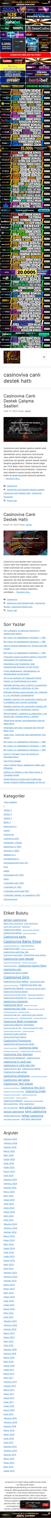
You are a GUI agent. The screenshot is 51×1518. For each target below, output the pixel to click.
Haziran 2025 (10, 1188)
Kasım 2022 (9, 1309)
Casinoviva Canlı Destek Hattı (19, 517)
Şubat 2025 (9, 1200)
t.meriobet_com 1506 (14, 883)
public (6, 871)
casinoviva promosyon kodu (19, 1044)
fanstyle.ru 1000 (11, 851)
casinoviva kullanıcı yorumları (36, 1009)
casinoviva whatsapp (17, 1075)
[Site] (25, 92)
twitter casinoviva (32, 1115)
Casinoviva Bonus (27, 946)
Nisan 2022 (9, 1337)
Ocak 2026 (9, 1163)
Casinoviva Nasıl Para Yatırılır (12, 1031)
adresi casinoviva (15, 920)
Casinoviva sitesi (28, 1047)
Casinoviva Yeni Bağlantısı (11, 1088)
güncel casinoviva (14, 1111)
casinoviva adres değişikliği (30, 930)
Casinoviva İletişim (21, 1098)
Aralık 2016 (9, 1406)
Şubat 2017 (9, 1398)
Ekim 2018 (8, 1341)
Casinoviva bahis (15, 936)
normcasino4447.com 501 (16, 863)
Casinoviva (12, 486)
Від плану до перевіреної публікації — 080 (25, 637)
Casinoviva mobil (26, 1018)
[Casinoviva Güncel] (12, 357)
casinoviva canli (11, 948)
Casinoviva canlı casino (35, 955)
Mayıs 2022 (9, 1333)
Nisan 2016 (9, 1434)
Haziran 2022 (10, 1329)
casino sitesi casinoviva (12, 927)
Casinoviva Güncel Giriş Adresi (15, 995)
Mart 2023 (9, 1293)
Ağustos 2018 (10, 1349)
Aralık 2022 (9, 1305)
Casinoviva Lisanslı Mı (10, 1012)
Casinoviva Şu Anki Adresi (33, 1101)
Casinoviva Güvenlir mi (15, 997)
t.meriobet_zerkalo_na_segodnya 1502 (22, 895)
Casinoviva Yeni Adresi (18, 1083)
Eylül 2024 (9, 1220)
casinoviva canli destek (28, 949)
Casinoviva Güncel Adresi (16, 991)
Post (6, 867)
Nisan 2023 (9, 1289)
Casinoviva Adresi (13, 933)
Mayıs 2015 (9, 1459)
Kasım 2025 (9, 1171)
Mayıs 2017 (9, 1390)
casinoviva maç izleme (32, 1015)
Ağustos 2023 (10, 1272)
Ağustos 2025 (10, 1179)
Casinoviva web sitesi (15, 1072)
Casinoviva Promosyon (17, 1040)
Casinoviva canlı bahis (13, 955)
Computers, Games (13, 842)
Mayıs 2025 (9, 1192)
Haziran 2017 (10, 1386)
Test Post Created (12, 761)
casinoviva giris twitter (16, 972)
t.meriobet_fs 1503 (12, 887)
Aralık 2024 (9, 1208)
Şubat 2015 (9, 1471)
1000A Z (8, 810)
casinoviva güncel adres (35, 988)
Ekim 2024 (9, 1216)
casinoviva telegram (14, 1057)
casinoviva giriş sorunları (11, 985)
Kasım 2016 (9, 1410)
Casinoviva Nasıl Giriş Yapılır (33, 1028)
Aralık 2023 (9, 1256)
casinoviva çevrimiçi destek (12, 1095)
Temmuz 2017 (10, 1382)
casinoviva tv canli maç (17, 1061)
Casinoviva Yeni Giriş (33, 1087)
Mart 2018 (8, 1361)
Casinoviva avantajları (29, 933)
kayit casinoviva (35, 1111)
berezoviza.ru (10, 826)
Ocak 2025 (9, 1204)
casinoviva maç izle (12, 1015)
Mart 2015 (8, 1467)
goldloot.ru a (10, 855)
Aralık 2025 (9, 1167)
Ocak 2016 (9, 1438)
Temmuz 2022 (10, 1325)
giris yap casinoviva (11, 1108)
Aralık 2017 (9, 1370)
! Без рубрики (10, 802)
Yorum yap (12, 500)
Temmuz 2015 (10, 1450)
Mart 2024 (9, 1244)
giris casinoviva (11, 1104)
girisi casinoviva (26, 1104)
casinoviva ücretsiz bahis (29, 1095)
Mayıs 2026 (9, 1151)
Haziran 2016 (10, 1426)
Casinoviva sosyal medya (11, 1051)
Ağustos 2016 (10, 1418)
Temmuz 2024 (10, 1228)
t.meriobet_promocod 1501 (16, 891)
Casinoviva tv (33, 1058)
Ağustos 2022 (10, 1321)
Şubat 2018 (9, 1366)
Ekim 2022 (9, 1313)
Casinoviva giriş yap (31, 985)
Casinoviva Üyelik (35, 1091)
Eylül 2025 (8, 1175)
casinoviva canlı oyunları (29, 962)
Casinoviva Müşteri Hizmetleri (19, 1025)
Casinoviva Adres (12, 929)
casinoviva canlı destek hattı (17, 493)
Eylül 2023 (9, 1268)
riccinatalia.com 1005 (14, 875)
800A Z (7, 822)
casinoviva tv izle (12, 1068)
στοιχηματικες (11, 899)
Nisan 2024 (9, 1240)
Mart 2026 (9, 1155)
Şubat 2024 (9, 1248)
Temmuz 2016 (10, 1422)
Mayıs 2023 (9, 1285)
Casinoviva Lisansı (23, 1012)
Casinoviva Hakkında (35, 998)
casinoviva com (12, 969)
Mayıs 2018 (9, 1357)
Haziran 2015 (10, 1455)
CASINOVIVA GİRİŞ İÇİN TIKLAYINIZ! (25, 55)
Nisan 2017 (9, 1394)
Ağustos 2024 (10, 1224)
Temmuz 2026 (10, 1143)
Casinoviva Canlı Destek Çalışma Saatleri (19, 400)
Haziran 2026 (10, 1147)
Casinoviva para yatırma (15, 1034)
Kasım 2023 (9, 1260)
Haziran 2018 (10, 1353)
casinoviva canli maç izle (16, 952)
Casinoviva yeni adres (17, 1079)
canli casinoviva (31, 923)
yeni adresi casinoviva (12, 1119)
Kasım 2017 (9, 1374)
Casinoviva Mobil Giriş (21, 607)
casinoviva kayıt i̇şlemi (30, 1005)
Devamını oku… (13, 478)
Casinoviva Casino (10, 966)
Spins (6, 879)
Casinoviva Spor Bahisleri (18, 1054)
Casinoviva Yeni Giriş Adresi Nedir (14, 1091)
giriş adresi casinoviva (32, 1107)
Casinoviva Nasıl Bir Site (12, 1028)
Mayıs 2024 (9, 1236)
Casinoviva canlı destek (19, 958)
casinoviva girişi (37, 981)
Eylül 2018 (8, 1345)
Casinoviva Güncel (14, 988)
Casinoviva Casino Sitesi (32, 965)
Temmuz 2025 (10, 1183)
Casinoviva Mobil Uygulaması (20, 1021)
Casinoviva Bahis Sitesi (22, 941)
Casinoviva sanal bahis (10, 1048)
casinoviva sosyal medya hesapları (30, 1051)
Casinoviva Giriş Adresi (16, 981)
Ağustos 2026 (10, 1139)
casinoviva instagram (16, 1001)
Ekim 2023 (9, 1264)
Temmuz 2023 (10, 1277)
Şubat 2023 (9, 1297)
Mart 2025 (9, 1196)
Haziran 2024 (10, 1232)
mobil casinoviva (12, 1115)
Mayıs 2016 (9, 1430)
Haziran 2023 (10, 1281)
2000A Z (8, 814)
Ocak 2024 (9, 1252)
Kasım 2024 (9, 1212)
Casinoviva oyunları (28, 1031)
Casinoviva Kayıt (13, 1004)
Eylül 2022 (8, 1317)
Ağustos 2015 (10, 1446)
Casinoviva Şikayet (13, 1100)
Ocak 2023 (9, 1301)
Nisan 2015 (9, 1463)
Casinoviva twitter (31, 1068)
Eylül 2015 (8, 1442)
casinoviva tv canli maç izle (19, 1065)
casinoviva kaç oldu (15, 1008)
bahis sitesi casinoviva (13, 923)
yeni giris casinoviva (31, 1119)
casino (7, 830)
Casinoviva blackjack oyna (12, 946)
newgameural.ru (11, 859)
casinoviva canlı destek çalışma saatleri (25, 489)
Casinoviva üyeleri (9, 1098)
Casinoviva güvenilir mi (35, 995)
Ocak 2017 (9, 1402)
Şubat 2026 (9, 1159)
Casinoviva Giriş (11, 838)
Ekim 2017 (8, 1378)
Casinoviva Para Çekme (15, 1037)
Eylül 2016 (8, 1414)
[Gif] (25, 148)
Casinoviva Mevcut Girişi (11, 1018)
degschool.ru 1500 (12, 847)
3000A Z (8, 818)
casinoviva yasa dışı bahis (39, 1076)
